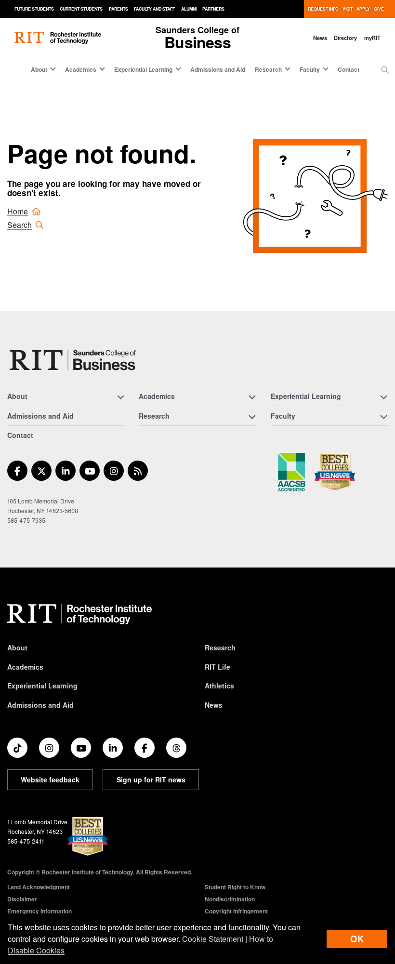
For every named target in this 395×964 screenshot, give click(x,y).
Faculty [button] (310, 69)
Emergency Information (39, 911)
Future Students (34, 9)
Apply (363, 9)
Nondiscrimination (230, 899)
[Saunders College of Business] (74, 360)
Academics (25, 667)
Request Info (323, 9)
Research (220, 647)
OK (357, 938)
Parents (118, 9)
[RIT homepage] (57, 37)
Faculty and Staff (154, 9)
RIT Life (217, 667)
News (320, 37)
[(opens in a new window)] (17, 471)
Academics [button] (80, 69)
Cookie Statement (212, 938)
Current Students (81, 9)
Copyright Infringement (236, 911)
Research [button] (268, 69)
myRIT (372, 37)
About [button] (39, 69)
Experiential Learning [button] (143, 69)
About (17, 647)
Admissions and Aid (217, 69)
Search (19, 224)
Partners (213, 9)
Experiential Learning (42, 685)
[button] (385, 69)
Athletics (219, 685)
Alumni (189, 9)
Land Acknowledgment (38, 887)
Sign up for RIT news (151, 779)
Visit (347, 9)
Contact (348, 69)
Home (17, 211)
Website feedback (50, 779)
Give (379, 9)
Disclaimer (22, 899)
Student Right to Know (235, 887)
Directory (345, 37)
